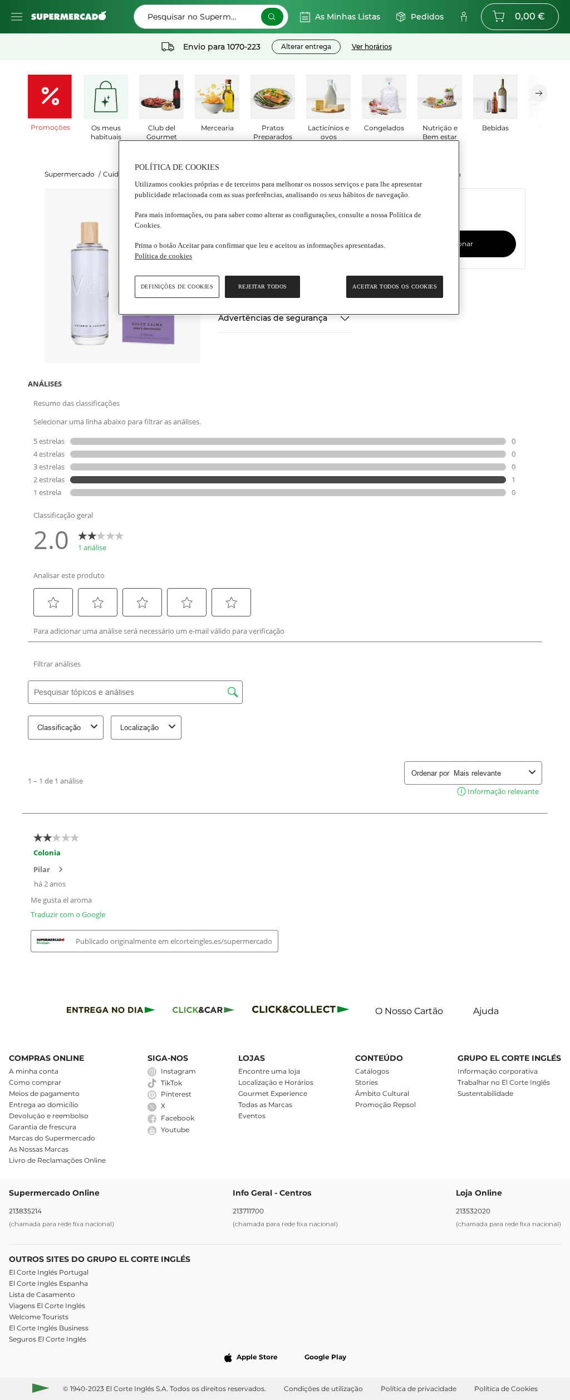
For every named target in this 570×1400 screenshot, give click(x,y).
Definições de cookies (177, 286)
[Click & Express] (111, 1011)
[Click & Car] (203, 1011)
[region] (289, 227)
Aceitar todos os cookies (394, 286)
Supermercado (73, 174)
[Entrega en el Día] (302, 1011)
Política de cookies (163, 256)
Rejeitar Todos (262, 286)
